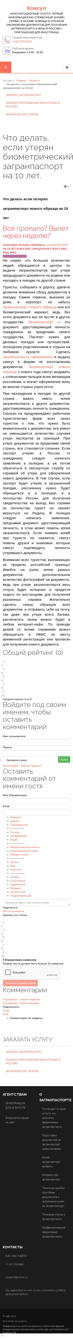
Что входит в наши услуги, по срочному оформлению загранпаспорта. (54, 1117)
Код (12, 865)
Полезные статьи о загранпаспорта (53, 1216)
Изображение (18, 835)
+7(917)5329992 (22, 41)
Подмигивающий (20, 895)
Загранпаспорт (40, 322)
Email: (6, 806)
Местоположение (13, 911)
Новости (35, 80)
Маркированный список (24, 847)
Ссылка (14, 832)
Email (6, 1010)
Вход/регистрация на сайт (17, 1120)
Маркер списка (19, 854)
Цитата (14, 862)
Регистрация (10, 765)
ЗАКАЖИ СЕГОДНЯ (15, 256)
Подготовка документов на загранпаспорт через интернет (51, 1142)
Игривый (15, 888)
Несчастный (17, 891)
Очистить (16, 869)
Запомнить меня (17, 760)
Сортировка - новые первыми (21, 1003)
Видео (14, 839)
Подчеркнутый (19, 824)
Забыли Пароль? (31, 765)
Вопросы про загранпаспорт (51, 1177)
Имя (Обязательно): (15, 795)
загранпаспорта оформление (28, 357)
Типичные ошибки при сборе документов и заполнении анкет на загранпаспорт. (53, 1197)
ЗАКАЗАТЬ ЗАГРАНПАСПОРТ (23, 94)
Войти (64, 759)
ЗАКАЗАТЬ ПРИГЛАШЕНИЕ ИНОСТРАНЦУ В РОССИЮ (33, 104)
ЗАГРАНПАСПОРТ (57, 245)
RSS (5, 1014)
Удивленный (17, 884)
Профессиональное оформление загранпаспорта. (54, 1232)
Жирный (15, 817)
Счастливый (17, 880)
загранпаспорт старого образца (30, 307)
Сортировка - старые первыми (21, 999)
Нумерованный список (24, 850)
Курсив (14, 820)
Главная (21, 80)
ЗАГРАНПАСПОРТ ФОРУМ (22, 114)
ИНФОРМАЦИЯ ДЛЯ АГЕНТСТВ (15, 1105)
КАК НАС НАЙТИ (16, 1255)
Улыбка (14, 876)
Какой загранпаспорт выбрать (51, 1162)
